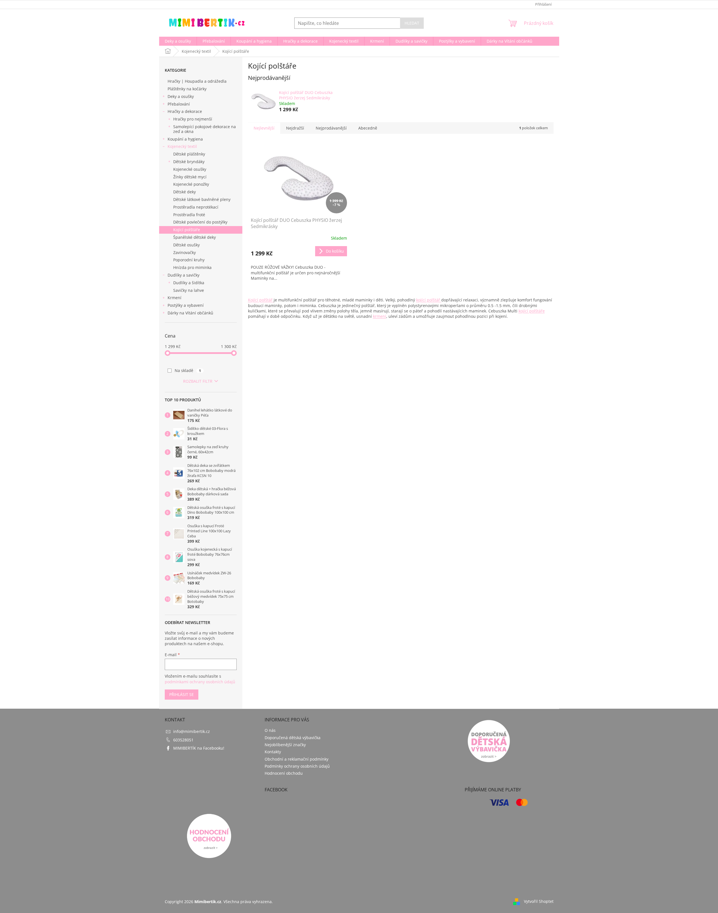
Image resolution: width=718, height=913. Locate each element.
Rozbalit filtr (197, 381)
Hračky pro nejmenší (192, 119)
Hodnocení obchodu (284, 773)
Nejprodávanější (331, 128)
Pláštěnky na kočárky (187, 88)
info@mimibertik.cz (191, 731)
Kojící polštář (261, 300)
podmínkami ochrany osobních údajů (200, 681)
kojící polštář (428, 300)
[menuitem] (178, 41)
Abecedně (367, 128)
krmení (379, 316)
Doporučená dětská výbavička (292, 737)
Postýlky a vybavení (186, 305)
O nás (270, 730)
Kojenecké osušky (189, 169)
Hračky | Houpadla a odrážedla (197, 81)
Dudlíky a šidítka (188, 282)
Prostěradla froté (189, 214)
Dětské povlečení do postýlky (200, 222)
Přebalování (179, 104)
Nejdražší (295, 128)
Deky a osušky (181, 96)
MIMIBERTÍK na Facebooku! (198, 748)
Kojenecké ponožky (191, 184)
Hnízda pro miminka (192, 267)
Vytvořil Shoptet (539, 901)
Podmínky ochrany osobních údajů (297, 766)
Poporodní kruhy (189, 259)
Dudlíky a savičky (183, 275)
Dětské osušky (186, 245)
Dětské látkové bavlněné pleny (201, 199)
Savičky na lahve (188, 290)
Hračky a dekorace (185, 111)
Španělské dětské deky (194, 237)
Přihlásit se (181, 694)
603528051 (183, 740)
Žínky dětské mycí (190, 176)
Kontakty (273, 751)
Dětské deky (184, 191)
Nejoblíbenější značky (285, 744)
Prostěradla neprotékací (195, 207)
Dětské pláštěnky (189, 154)
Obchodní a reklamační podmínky (296, 759)
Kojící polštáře (186, 229)
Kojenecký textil (182, 146)
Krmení (174, 297)
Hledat (412, 23)
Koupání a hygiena (185, 139)
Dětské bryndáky (189, 161)
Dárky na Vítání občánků (190, 313)
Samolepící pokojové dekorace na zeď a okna (204, 129)
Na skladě (188, 370)
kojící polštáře (532, 311)
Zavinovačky (184, 252)
